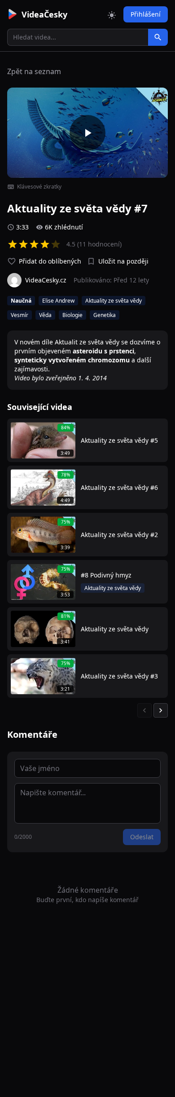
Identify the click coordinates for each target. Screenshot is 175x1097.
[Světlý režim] (112, 14)
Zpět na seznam (34, 71)
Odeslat (141, 837)
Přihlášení (146, 14)
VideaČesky (44, 14)
